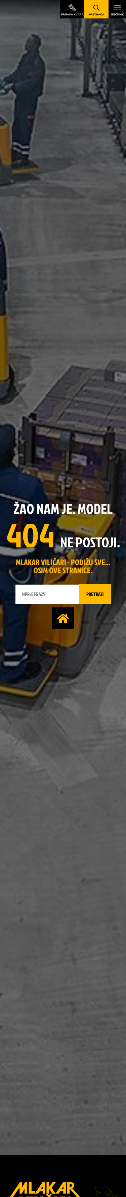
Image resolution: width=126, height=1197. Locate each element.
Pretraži (95, 594)
